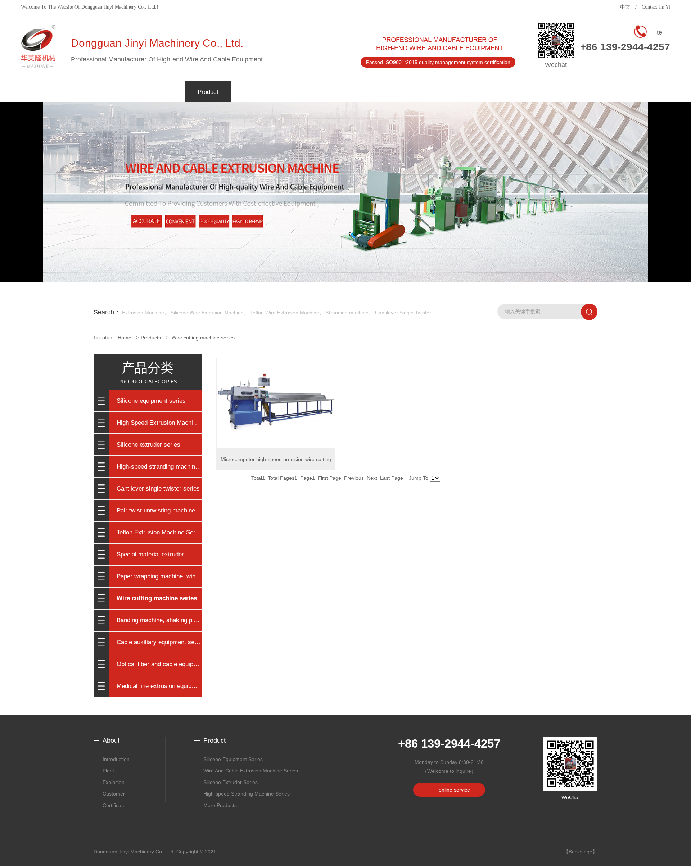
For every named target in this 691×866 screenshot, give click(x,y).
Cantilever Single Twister (403, 312)
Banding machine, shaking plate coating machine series (159, 620)
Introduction (116, 759)
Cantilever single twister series (158, 488)
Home (124, 338)
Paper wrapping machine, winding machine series (159, 576)
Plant (162, 145)
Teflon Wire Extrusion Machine (284, 312)
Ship (162, 181)
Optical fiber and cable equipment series (159, 664)
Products (151, 338)
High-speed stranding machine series (159, 466)
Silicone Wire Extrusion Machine (207, 312)
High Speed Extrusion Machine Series (159, 422)
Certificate (162, 199)
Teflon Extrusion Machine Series (159, 532)
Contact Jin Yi (656, 7)
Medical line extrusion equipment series (159, 686)
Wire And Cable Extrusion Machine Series (250, 771)
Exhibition (114, 782)
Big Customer (162, 163)
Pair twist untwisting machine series (159, 510)
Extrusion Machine (143, 312)
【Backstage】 (580, 851)
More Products (220, 805)
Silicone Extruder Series (230, 782)
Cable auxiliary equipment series (159, 642)
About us (162, 127)
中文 (625, 7)
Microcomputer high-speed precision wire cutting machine (276, 463)
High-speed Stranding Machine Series (246, 794)
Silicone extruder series (148, 444)
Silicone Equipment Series (233, 759)
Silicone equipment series (151, 400)
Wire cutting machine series (203, 338)
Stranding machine (347, 312)
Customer (114, 794)
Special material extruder (150, 554)
